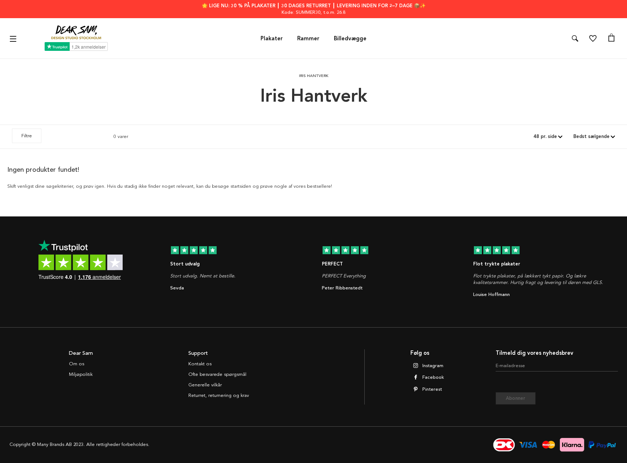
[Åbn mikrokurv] (611, 38)
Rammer (308, 38)
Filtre (26, 136)
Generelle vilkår (205, 385)
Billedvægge (350, 38)
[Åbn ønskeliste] (593, 38)
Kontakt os (200, 364)
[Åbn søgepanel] (575, 38)
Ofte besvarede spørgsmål (217, 374)
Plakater (272, 38)
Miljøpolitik (81, 374)
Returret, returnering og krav (218, 395)
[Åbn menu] (14, 38)
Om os (76, 364)
